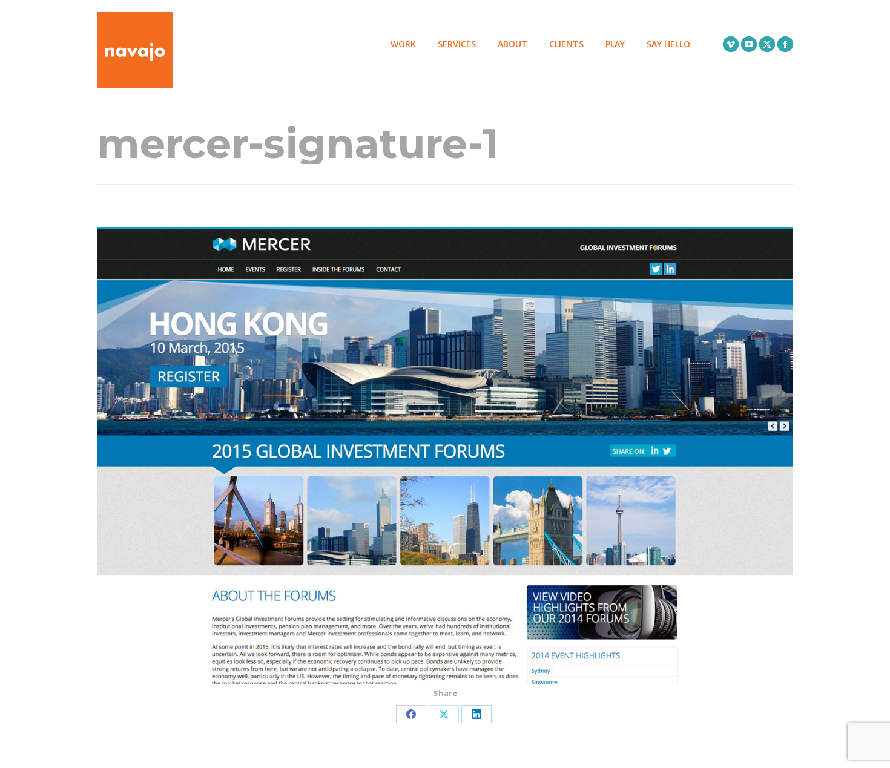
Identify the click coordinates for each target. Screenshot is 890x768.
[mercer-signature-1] (445, 455)
